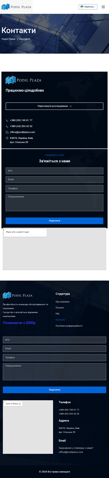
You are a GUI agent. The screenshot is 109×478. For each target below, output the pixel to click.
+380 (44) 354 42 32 (21, 126)
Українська (89, 7)
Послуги (60, 308)
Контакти (60, 320)
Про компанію (63, 302)
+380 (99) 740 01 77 (21, 120)
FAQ (57, 314)
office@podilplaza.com (22, 132)
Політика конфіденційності (69, 326)
